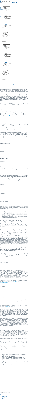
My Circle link (8, 306)
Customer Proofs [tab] (2, 117)
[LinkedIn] (0, 394)
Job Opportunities (4, 396)
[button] (14, 2)
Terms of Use (3, 397)
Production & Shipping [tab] (3, 181)
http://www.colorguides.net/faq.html (9, 115)
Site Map (3, 398)
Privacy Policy (4, 399)
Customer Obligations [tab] (3, 351)
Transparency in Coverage (5, 400)
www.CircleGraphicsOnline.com (4, 282)
